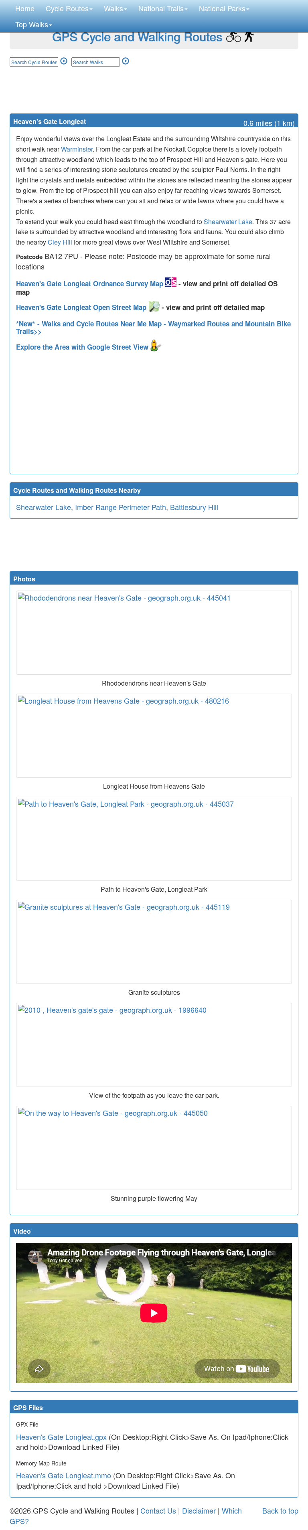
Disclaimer (199, 1510)
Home (24, 8)
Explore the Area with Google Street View (83, 347)
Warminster (77, 149)
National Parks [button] (222, 8)
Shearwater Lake (228, 221)
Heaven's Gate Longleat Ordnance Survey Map (90, 283)
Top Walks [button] (31, 24)
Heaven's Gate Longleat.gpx (61, 1436)
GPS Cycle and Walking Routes (137, 36)
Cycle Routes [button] (67, 8)
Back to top (280, 1510)
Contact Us (158, 1510)
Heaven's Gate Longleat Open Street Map (82, 307)
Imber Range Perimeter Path (120, 507)
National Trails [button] (161, 8)
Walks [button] (113, 8)
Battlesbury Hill (194, 507)
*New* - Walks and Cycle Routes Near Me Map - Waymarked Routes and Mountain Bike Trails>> (153, 327)
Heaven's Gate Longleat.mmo (63, 1475)
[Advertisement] (154, 89)
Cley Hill (60, 242)
